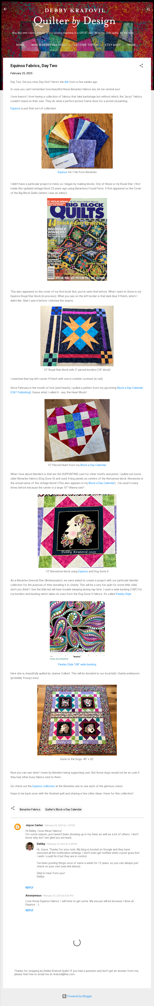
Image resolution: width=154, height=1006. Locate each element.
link (67, 82)
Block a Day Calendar (93, 465)
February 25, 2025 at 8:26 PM (58, 895)
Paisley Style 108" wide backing (77, 664)
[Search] (148, 10)
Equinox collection (43, 786)
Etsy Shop (113, 45)
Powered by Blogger (79, 996)
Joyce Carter (34, 825)
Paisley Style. (124, 594)
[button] (141, 66)
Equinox (15, 108)
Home (20, 45)
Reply (29, 887)
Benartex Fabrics (30, 809)
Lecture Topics (86, 45)
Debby (41, 844)
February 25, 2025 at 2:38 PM (62, 844)
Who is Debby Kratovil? (49, 45)
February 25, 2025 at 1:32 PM (60, 825)
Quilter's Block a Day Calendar (63, 809)
